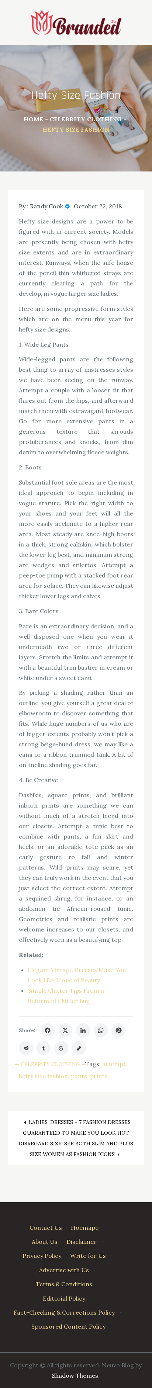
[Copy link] (79, 1048)
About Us (45, 1241)
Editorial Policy (64, 1298)
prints (98, 1076)
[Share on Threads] (61, 1048)
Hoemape (85, 1227)
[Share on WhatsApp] (101, 1030)
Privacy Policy (42, 1255)
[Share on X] (65, 1030)
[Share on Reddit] (26, 1048)
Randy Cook (46, 206)
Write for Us (88, 1255)
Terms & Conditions (64, 1284)
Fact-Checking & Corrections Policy (64, 1312)
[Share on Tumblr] (44, 1048)
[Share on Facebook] (48, 1030)
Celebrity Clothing (50, 1064)
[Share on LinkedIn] (83, 1030)
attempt (114, 1064)
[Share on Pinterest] (118, 1030)
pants (79, 1076)
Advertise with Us (64, 1270)
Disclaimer (81, 1241)
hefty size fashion (43, 1076)
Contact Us (46, 1227)
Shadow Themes (75, 1375)
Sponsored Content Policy (68, 1326)
